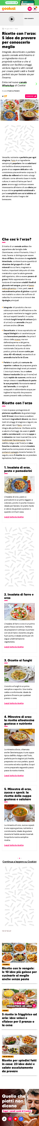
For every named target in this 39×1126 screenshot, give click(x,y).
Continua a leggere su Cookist (19, 861)
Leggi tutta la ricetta (14, 517)
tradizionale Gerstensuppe (13, 440)
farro (20, 425)
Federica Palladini (14, 91)
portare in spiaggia (10, 452)
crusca (17, 339)
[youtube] (15, 1119)
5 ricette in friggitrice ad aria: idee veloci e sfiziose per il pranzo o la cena (19, 1020)
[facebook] (21, 1119)
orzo (14, 160)
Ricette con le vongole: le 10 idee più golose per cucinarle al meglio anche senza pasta (19, 974)
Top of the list (6, 931)
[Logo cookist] (9, 9)
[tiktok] (4, 1119)
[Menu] (30, 9)
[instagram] (10, 1119)
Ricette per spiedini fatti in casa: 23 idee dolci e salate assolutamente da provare (19, 1066)
